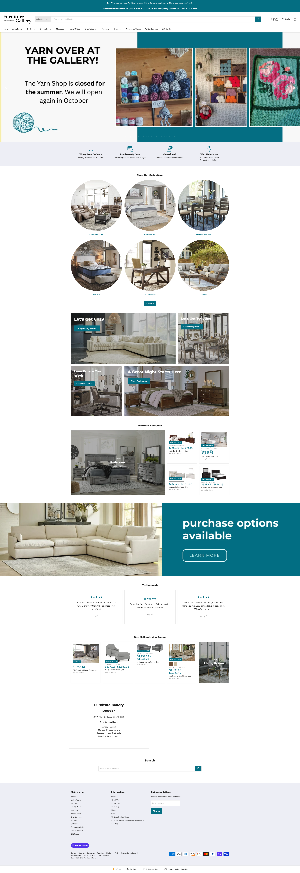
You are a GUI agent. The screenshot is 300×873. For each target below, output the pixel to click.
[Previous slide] (6, 87)
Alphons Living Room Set (180, 676)
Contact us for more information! (169, 157)
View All (150, 303)
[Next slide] (293, 87)
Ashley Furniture (174, 453)
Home (5, 29)
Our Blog (114, 824)
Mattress (60, 29)
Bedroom (31, 29)
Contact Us (115, 803)
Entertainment (91, 29)
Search (113, 796)
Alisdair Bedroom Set (178, 451)
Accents (106, 29)
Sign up (157, 811)
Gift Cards (166, 29)
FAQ (113, 813)
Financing (115, 807)
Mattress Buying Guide (120, 817)
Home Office (74, 29)
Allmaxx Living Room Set (148, 662)
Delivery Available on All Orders (90, 157)
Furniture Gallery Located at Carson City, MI (128, 820)
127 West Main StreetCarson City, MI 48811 (209, 158)
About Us (114, 800)
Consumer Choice (133, 29)
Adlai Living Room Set (114, 670)
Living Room (17, 29)
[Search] (258, 19)
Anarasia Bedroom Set (178, 487)
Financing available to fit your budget (130, 157)
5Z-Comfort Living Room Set (85, 670)
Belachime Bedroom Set (211, 487)
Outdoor (118, 29)
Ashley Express (151, 29)
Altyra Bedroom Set (209, 456)
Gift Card (114, 810)
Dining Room (46, 29)
